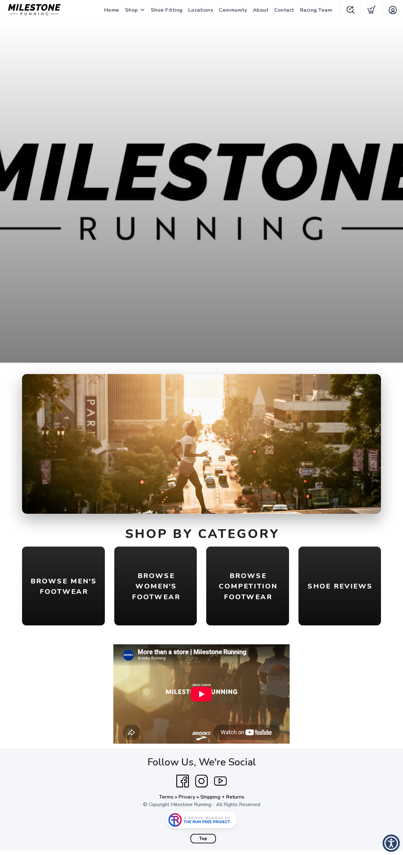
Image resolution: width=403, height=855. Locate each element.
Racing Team (316, 10)
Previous (32, 442)
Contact (284, 10)
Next (371, 442)
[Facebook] (182, 781)
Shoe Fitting (167, 10)
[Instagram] (201, 781)
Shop (131, 10)
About (261, 10)
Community (233, 10)
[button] (391, 843)
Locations (200, 10)
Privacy (187, 797)
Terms (166, 797)
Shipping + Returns (222, 797)
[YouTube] (220, 781)
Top (203, 838)
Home (111, 10)
